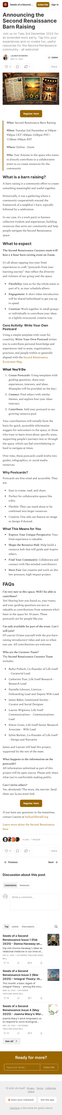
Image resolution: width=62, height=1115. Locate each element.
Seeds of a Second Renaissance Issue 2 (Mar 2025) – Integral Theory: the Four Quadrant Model (22, 975)
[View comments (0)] (17, 66)
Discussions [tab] (28, 926)
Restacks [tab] (24, 885)
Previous (13, 862)
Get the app (47, 1099)
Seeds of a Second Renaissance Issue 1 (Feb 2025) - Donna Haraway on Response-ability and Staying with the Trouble (21, 940)
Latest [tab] (15, 926)
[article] (31, 949)
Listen (54, 57)
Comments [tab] (10, 885)
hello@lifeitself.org (36, 817)
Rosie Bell (18, 994)
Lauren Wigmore (19, 56)
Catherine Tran (25, 955)
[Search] (56, 926)
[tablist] (17, 885)
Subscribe (43, 4)
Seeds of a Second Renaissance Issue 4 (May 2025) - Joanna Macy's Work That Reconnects (23, 1010)
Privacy (31, 1088)
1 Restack (35, 839)
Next (51, 862)
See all (9, 1041)
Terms (40, 1088)
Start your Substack (22, 1099)
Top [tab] (6, 926)
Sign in (55, 4)
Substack (15, 1108)
